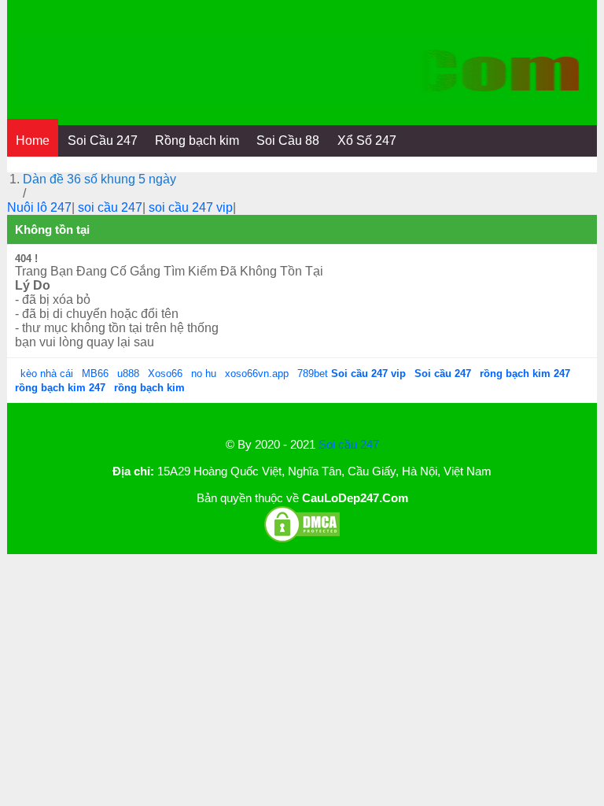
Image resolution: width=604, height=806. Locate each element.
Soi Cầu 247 (103, 140)
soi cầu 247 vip (191, 207)
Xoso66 (167, 373)
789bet (314, 373)
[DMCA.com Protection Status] (302, 539)
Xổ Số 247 (366, 140)
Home (33, 140)
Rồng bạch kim (197, 140)
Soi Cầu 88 (287, 140)
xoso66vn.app (258, 373)
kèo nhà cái (46, 373)
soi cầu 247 (110, 207)
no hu (205, 373)
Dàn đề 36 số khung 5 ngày (99, 179)
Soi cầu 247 (349, 444)
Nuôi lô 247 (39, 207)
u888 (128, 373)
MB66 (95, 373)
